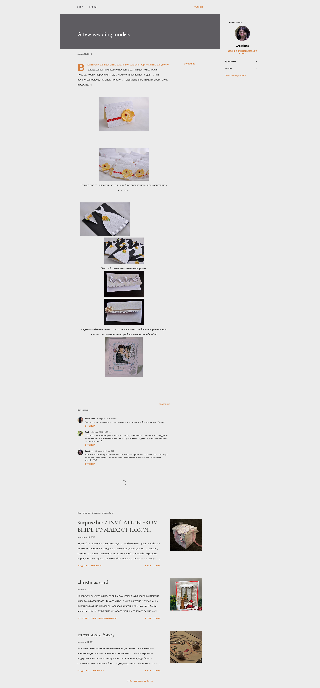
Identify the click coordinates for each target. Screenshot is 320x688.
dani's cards (90, 419)
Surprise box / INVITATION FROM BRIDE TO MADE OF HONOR (118, 526)
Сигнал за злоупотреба (235, 75)
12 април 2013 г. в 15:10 (107, 419)
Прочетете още (152, 566)
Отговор (90, 426)
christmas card (93, 582)
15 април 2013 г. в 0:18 (104, 451)
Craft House (87, 7)
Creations (89, 451)
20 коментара (97, 671)
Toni (87, 432)
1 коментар (96, 566)
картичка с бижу (96, 634)
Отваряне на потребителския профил (242, 52)
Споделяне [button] (189, 64)
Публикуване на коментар (104, 618)
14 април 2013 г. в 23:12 (100, 432)
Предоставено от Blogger (141, 681)
